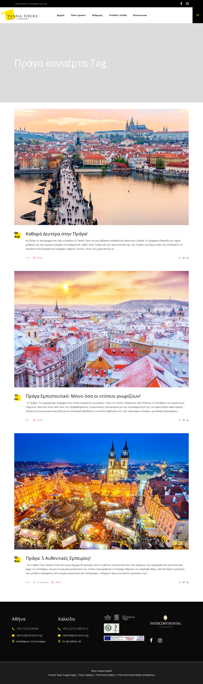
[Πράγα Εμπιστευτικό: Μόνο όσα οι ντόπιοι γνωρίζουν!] (101, 329)
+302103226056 (21, 4)
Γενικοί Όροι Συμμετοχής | (63, 674)
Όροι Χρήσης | (87, 674)
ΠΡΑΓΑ (40, 258)
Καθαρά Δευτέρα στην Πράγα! (56, 234)
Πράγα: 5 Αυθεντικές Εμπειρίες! (58, 558)
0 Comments (42, 582)
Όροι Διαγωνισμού (101, 670)
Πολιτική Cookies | (106, 674)
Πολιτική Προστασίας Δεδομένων (136, 674)
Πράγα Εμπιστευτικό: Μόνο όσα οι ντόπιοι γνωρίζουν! (83, 396)
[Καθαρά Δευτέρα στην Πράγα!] (101, 167)
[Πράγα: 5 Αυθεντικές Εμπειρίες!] (101, 491)
